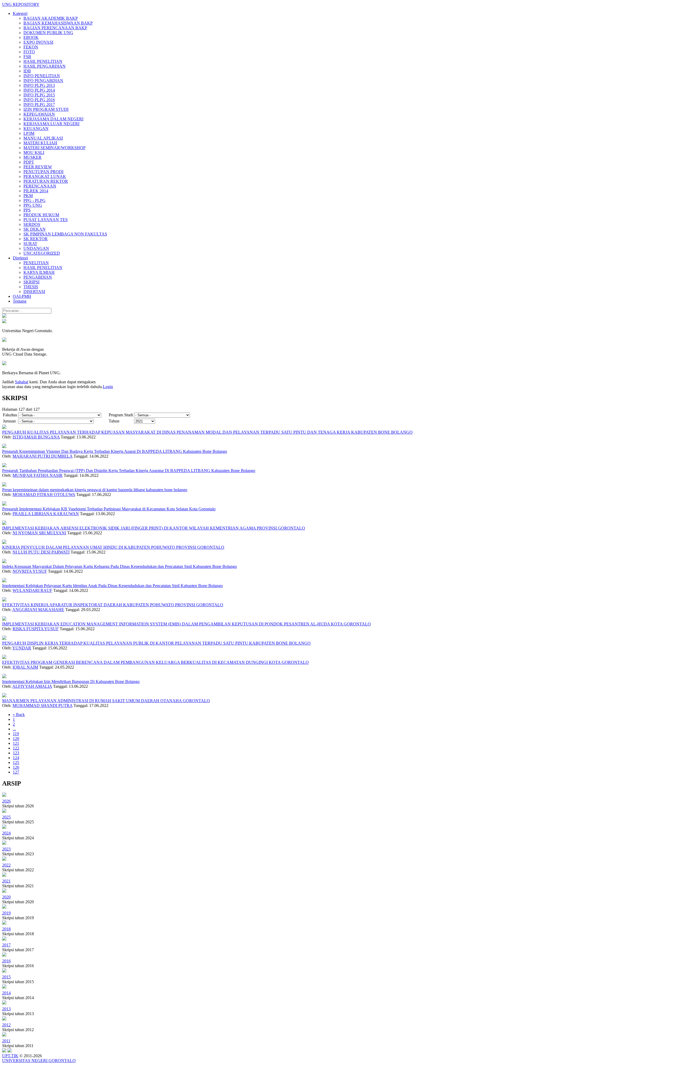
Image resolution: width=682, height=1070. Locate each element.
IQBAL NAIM (25, 667)
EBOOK (31, 37)
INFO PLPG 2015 (39, 95)
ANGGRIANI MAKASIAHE (38, 609)
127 (16, 772)
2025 (6, 817)
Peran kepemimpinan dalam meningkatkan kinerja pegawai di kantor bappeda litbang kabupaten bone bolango (94, 489)
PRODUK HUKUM (41, 215)
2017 (6, 945)
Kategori (20, 13)
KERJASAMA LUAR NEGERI (51, 123)
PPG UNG (32, 205)
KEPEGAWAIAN (39, 114)
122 (16, 748)
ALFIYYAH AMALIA (32, 686)
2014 (6, 993)
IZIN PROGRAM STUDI (45, 109)
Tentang (19, 301)
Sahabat (21, 382)
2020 (6, 897)
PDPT (28, 162)
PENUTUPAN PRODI (43, 171)
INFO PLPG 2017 (39, 104)
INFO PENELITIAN (41, 76)
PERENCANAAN (39, 186)
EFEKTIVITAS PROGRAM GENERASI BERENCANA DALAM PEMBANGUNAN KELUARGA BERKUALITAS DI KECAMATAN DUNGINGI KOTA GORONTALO (155, 662)
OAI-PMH (22, 296)
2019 (6, 913)
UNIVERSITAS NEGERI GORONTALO (39, 1060)
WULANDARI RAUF (32, 590)
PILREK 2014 (35, 191)
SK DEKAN (34, 229)
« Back (19, 714)
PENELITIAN (36, 263)
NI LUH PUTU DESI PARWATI (41, 552)
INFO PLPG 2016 (39, 99)
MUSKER (32, 157)
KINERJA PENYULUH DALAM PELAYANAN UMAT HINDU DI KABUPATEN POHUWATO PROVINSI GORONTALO (113, 547)
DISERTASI (34, 291)
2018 (6, 929)
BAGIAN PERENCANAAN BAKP (55, 28)
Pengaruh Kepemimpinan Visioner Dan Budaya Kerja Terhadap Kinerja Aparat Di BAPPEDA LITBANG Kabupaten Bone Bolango (114, 451)
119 (16, 733)
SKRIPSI (31, 282)
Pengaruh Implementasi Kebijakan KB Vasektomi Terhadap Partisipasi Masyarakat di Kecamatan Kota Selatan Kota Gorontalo (109, 509)
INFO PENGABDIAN (43, 80)
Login (108, 386)
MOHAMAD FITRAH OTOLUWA (44, 494)
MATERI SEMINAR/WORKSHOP (54, 147)
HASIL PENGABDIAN (44, 66)
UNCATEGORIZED (41, 253)
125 (16, 762)
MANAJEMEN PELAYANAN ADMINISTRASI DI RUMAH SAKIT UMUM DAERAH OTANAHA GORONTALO (106, 700)
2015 (6, 977)
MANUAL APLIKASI (43, 138)
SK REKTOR (35, 239)
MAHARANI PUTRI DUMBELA (42, 456)
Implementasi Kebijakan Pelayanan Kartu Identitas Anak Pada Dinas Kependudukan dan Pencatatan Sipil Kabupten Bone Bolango (112, 585)
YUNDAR (21, 648)
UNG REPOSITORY (20, 4)
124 (16, 757)
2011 (6, 1041)
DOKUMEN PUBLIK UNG (48, 32)
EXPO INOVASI (38, 42)
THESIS (30, 286)
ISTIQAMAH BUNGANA (36, 437)
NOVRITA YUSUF (30, 571)
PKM (28, 195)
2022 (6, 865)
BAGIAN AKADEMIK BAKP (50, 18)
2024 (6, 833)
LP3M (28, 133)
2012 (6, 1025)
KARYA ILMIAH (39, 272)
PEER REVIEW (37, 167)
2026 (6, 801)
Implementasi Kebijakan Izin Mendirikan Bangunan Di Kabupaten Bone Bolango (71, 681)
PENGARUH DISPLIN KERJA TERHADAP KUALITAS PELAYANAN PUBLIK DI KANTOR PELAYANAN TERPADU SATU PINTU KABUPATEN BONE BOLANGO (156, 643)
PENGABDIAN (37, 277)
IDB (27, 71)
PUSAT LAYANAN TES (45, 219)
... (14, 729)
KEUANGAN (35, 128)
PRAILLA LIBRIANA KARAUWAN (46, 513)
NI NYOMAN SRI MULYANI (39, 533)
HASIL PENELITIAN (42, 61)
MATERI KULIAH (40, 143)
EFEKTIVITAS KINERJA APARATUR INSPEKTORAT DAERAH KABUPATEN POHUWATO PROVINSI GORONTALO (112, 605)
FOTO (29, 52)
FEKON (30, 47)
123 (16, 753)
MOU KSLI (33, 152)
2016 (6, 961)
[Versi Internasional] (4, 316)
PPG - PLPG (34, 200)
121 (16, 743)
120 (16, 738)
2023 (6, 849)
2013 (6, 1009)
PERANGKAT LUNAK (44, 176)
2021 (6, 881)
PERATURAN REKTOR (45, 181)
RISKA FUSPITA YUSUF (36, 628)
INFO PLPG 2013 (39, 85)
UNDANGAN (36, 248)
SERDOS (31, 224)
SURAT (30, 243)
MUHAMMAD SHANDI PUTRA (42, 705)
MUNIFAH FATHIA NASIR (38, 475)
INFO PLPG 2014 (39, 90)
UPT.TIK (10, 1055)
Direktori (20, 258)
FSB (27, 56)
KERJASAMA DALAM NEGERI (53, 119)
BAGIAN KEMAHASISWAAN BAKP (58, 23)
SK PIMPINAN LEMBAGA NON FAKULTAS (65, 234)
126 (16, 767)
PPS (27, 210)
